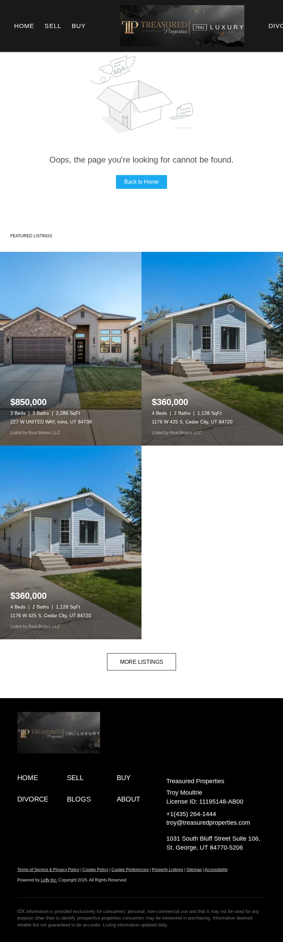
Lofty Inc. (49, 880)
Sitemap (194, 869)
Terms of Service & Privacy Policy (48, 869)
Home (24, 25)
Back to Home (141, 182)
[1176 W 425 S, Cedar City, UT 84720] (212, 349)
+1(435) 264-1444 (191, 814)
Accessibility (216, 869)
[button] (42, 777)
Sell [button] (53, 25)
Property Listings (167, 869)
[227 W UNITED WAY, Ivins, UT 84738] (71, 349)
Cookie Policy (95, 869)
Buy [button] (79, 25)
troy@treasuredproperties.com (208, 822)
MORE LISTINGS (141, 662)
